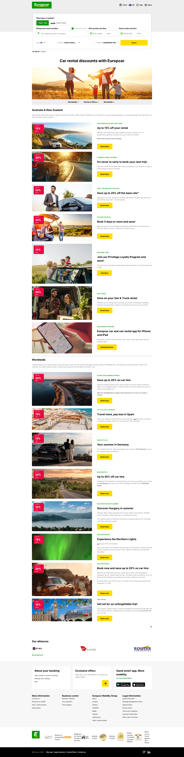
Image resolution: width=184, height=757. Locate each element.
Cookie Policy (71, 752)
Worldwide (72, 102)
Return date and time (128, 28)
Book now (105, 401)
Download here (107, 347)
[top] (151, 627)
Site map (49, 752)
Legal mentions (59, 752)
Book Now (105, 146)
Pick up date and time (97, 28)
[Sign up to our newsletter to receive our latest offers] (105, 683)
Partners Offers (90, 102)
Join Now (104, 273)
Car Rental (36, 51)
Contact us (82, 752)
